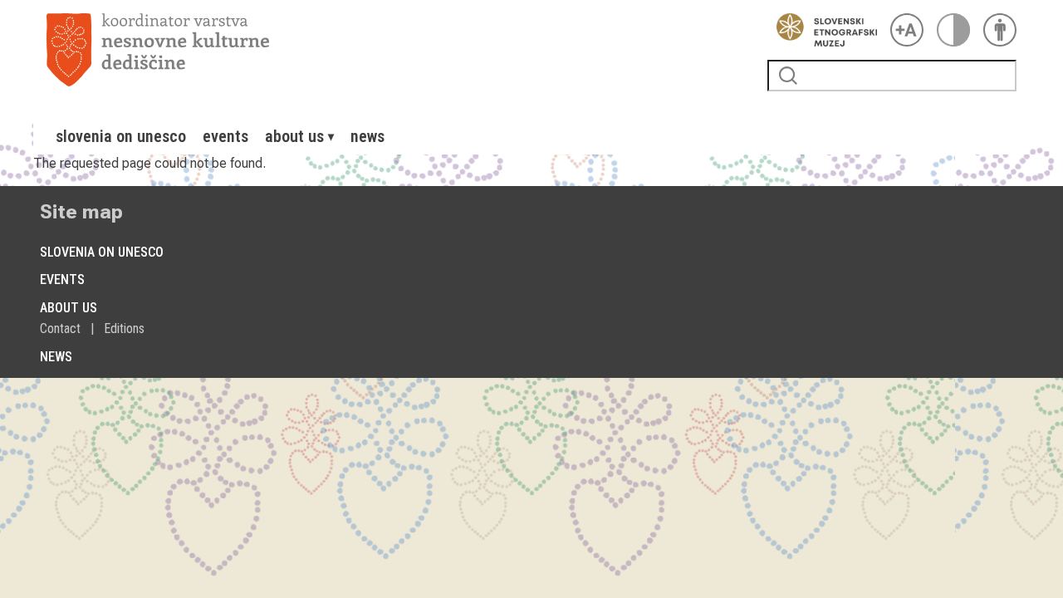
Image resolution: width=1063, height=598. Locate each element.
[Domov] (400, 49)
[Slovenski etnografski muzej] (822, 30)
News (367, 136)
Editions (124, 328)
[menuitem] (120, 136)
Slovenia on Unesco (121, 136)
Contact (60, 328)
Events (225, 136)
